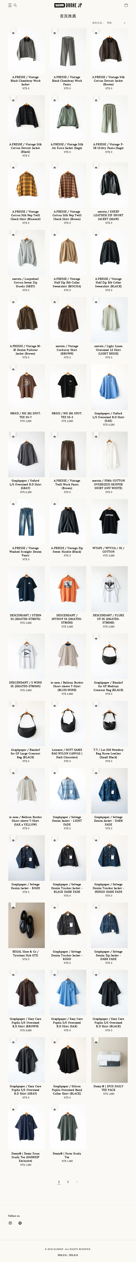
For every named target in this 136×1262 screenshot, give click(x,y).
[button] (10, 5)
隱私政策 (73, 1255)
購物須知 (62, 1255)
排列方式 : (97, 22)
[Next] (77, 1182)
